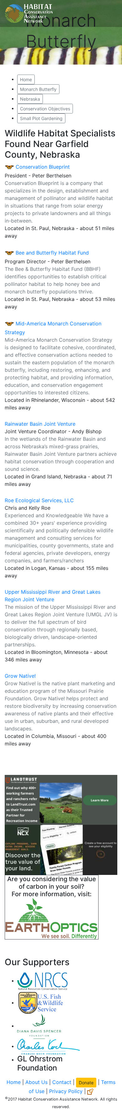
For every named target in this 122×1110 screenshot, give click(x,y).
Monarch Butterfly (38, 89)
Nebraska (30, 99)
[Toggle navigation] (108, 13)
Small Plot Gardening (41, 118)
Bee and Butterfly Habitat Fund (51, 253)
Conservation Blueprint (42, 167)
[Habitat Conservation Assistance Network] (29, 13)
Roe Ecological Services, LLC (39, 500)
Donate (86, 1082)
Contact (61, 1082)
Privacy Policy (66, 1091)
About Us (36, 1082)
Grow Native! (20, 676)
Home (26, 79)
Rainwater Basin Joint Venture (40, 424)
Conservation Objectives (45, 108)
